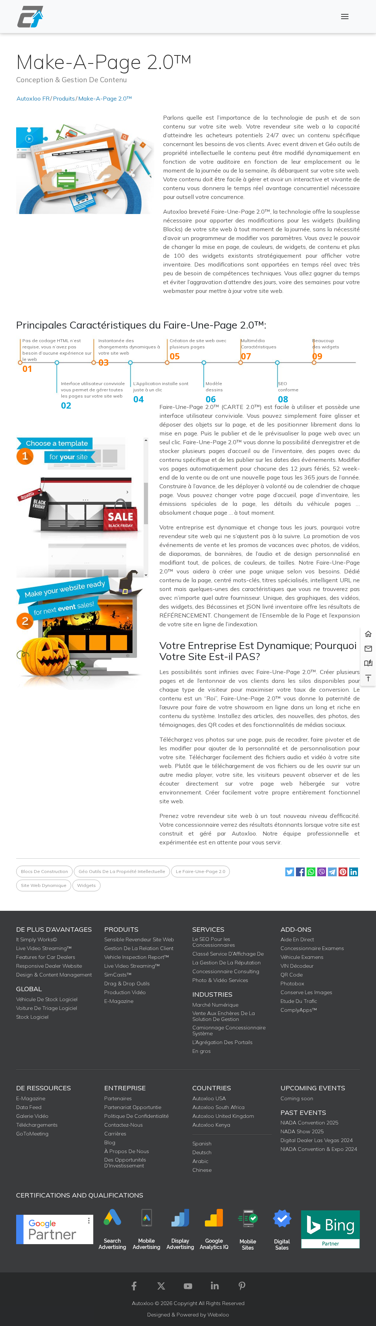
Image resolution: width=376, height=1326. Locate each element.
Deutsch (202, 1152)
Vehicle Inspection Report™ (136, 957)
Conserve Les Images (306, 992)
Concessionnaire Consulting (225, 971)
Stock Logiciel (32, 1017)
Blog (109, 1142)
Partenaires (118, 1098)
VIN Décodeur (297, 966)
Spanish (202, 1143)
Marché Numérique (215, 1005)
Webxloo (218, 1314)
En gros (201, 1051)
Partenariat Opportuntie (132, 1107)
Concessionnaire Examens (312, 948)
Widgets (86, 885)
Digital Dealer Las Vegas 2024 (316, 1140)
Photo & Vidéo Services (220, 980)
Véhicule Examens (302, 957)
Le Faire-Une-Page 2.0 (200, 871)
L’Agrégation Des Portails (222, 1042)
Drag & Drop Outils (127, 983)
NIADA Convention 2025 (309, 1123)
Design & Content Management (54, 975)
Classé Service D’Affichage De (228, 954)
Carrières (115, 1134)
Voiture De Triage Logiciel (46, 1008)
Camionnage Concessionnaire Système (228, 1030)
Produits (64, 98)
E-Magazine (118, 1001)
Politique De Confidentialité (136, 1116)
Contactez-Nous (123, 1125)
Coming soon (297, 1098)
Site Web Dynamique (43, 885)
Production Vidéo (125, 992)
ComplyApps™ (299, 1010)
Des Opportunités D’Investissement (125, 1163)
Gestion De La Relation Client (138, 948)
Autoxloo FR (33, 98)
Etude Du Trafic (299, 1001)
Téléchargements (37, 1125)
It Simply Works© (36, 939)
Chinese (202, 1170)
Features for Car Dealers (45, 957)
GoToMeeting (32, 1134)
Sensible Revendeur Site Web (139, 939)
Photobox (292, 983)
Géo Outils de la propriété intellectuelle (122, 871)
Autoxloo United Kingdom (223, 1116)
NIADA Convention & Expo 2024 (319, 1149)
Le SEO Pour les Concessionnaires (213, 942)
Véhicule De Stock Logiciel (46, 999)
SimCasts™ (117, 975)
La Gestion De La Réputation (226, 962)
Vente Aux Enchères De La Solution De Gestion (223, 1016)
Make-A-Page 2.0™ (105, 98)
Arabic (200, 1161)
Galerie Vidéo (32, 1116)
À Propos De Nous (126, 1151)
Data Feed (28, 1107)
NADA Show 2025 (302, 1131)
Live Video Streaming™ (44, 948)
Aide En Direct (297, 939)
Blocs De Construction (44, 871)
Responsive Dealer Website (49, 966)
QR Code (292, 975)
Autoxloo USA (209, 1098)
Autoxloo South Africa (218, 1107)
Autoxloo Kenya (211, 1125)
